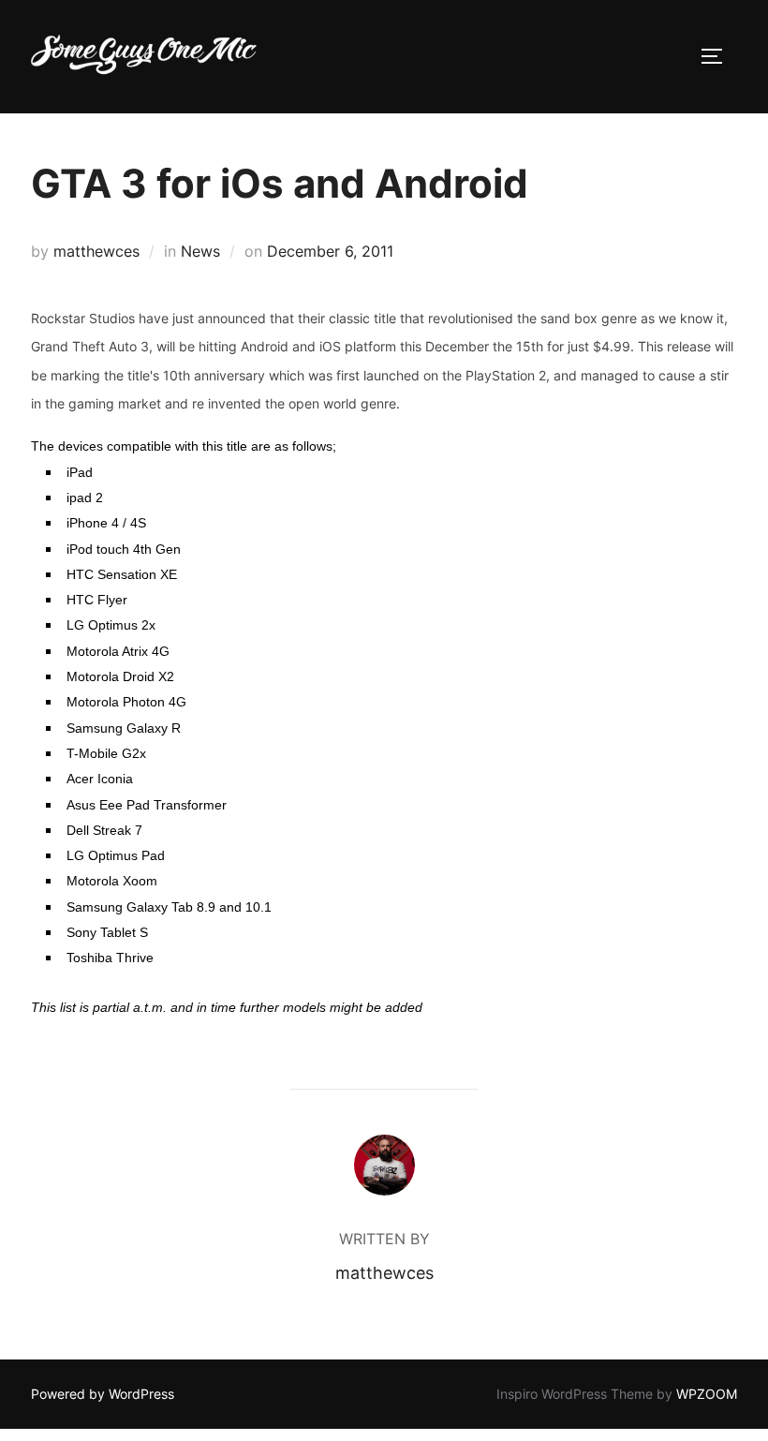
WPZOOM (706, 1394)
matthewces (96, 251)
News (200, 251)
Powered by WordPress (102, 1394)
